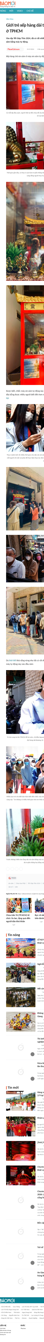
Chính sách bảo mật (5, 1332)
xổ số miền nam (6, 1312)
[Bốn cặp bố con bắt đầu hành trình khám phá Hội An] (20, 1231)
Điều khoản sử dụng (5, 1330)
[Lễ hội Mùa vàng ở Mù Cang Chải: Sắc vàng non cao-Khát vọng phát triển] (20, 948)
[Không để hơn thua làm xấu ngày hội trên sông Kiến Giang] (20, 1022)
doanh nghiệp (33, 1318)
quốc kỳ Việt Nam (37, 1309)
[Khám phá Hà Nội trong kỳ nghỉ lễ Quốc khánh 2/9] (20, 1126)
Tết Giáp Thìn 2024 (34, 883)
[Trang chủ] (7, 4)
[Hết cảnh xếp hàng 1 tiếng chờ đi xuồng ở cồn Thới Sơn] (20, 997)
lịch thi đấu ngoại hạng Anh (10, 1309)
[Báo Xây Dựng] (40, 1226)
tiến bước (17, 1312)
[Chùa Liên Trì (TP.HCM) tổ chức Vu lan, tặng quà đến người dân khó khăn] (19, 905)
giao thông (16, 1307)
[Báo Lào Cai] (36, 922)
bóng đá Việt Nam (7, 1318)
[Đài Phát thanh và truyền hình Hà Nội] (40, 1121)
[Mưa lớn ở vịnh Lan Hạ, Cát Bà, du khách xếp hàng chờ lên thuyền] (20, 1072)
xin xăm (11, 883)
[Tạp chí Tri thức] (38, 992)
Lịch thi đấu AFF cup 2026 (30, 1307)
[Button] (21, 49)
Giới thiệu (3, 1328)
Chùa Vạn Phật (21, 883)
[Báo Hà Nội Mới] (39, 1201)
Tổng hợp (23, 1328)
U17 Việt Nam (25, 1309)
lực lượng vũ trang (37, 1315)
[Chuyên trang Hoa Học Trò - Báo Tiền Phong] (38, 1045)
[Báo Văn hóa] (39, 1020)
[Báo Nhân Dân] (39, 968)
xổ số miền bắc (6, 1307)
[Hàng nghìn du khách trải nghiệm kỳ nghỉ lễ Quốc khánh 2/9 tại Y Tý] (20, 1101)
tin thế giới (25, 1315)
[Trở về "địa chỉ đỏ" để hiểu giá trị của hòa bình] (20, 1256)
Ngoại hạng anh (27, 1312)
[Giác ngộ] (8, 925)
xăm (16, 887)
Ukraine (24, 1318)
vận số (10, 887)
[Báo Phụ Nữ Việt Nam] (14, 49)
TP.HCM (13, 878)
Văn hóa (9, 19)
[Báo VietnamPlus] (40, 946)
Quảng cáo (3, 1334)
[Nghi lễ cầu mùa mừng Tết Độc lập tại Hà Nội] (20, 973)
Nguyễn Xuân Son (14, 1315)
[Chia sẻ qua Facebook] (8, 869)
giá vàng (4, 1315)
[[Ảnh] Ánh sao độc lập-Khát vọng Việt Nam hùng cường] (20, 1151)
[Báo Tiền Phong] (39, 1070)
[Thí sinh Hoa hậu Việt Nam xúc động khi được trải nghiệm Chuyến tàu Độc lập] (20, 1047)
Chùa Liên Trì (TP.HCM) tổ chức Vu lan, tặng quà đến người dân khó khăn (18, 918)
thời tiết (12, 660)
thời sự (17, 1318)
